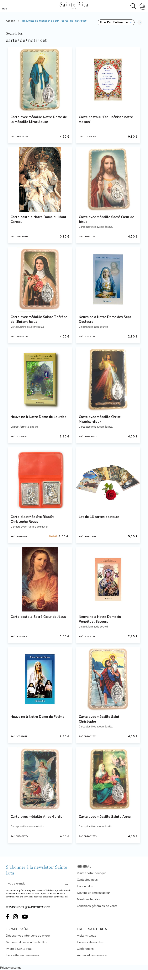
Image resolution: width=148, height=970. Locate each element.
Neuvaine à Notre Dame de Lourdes (38, 417)
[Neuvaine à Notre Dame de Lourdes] (40, 379)
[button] (116, 22)
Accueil (10, 21)
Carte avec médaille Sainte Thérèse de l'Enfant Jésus (39, 319)
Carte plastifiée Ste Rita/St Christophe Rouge (32, 519)
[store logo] (73, 5)
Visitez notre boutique (91, 873)
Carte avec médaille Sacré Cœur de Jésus (106, 219)
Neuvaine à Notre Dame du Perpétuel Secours (100, 619)
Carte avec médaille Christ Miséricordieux (100, 419)
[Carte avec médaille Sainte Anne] (108, 779)
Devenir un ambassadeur (93, 893)
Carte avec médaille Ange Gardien (37, 816)
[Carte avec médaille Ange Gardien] (40, 779)
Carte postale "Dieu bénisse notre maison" (106, 119)
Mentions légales (88, 899)
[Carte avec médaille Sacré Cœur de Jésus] (108, 179)
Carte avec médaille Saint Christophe (99, 719)
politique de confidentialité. (55, 896)
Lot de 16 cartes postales (99, 517)
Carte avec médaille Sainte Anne (105, 816)
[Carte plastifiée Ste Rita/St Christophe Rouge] (40, 479)
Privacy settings (10, 968)
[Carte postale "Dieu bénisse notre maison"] (108, 79)
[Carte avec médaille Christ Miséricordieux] (108, 379)
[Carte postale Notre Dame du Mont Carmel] (40, 179)
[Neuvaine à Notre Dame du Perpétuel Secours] (108, 579)
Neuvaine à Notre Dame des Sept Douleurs (105, 319)
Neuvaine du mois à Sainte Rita (26, 942)
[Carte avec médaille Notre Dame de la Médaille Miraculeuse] (40, 79)
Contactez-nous (87, 880)
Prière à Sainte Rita (19, 949)
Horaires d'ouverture (90, 942)
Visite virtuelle (86, 936)
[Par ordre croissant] (139, 22)
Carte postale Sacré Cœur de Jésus (38, 617)
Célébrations (85, 949)
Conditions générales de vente (97, 906)
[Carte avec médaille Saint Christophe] (108, 679)
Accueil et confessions (92, 955)
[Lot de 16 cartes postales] (108, 479)
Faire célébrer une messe (23, 955)
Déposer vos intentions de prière (28, 936)
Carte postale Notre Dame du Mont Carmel (38, 219)
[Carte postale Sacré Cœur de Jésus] (40, 579)
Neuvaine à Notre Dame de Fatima (37, 717)
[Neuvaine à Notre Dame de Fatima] (40, 679)
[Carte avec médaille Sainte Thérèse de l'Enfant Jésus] (40, 279)
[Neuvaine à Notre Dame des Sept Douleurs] (108, 279)
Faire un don (85, 886)
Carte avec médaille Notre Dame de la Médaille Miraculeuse (39, 119)
